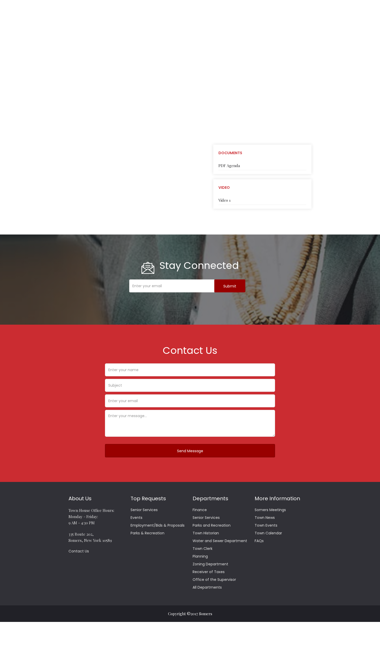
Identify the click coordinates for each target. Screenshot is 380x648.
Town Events (266, 525)
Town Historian (206, 533)
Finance (200, 509)
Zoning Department (210, 564)
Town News (265, 517)
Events (136, 517)
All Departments (207, 587)
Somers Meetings (270, 509)
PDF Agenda (229, 165)
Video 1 (224, 200)
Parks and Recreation (212, 525)
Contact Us (79, 551)
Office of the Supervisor (214, 579)
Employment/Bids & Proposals (158, 525)
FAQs (259, 540)
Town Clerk (202, 548)
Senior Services (144, 509)
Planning (200, 556)
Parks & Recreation (147, 533)
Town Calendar (268, 533)
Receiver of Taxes (209, 571)
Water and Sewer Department (220, 540)
